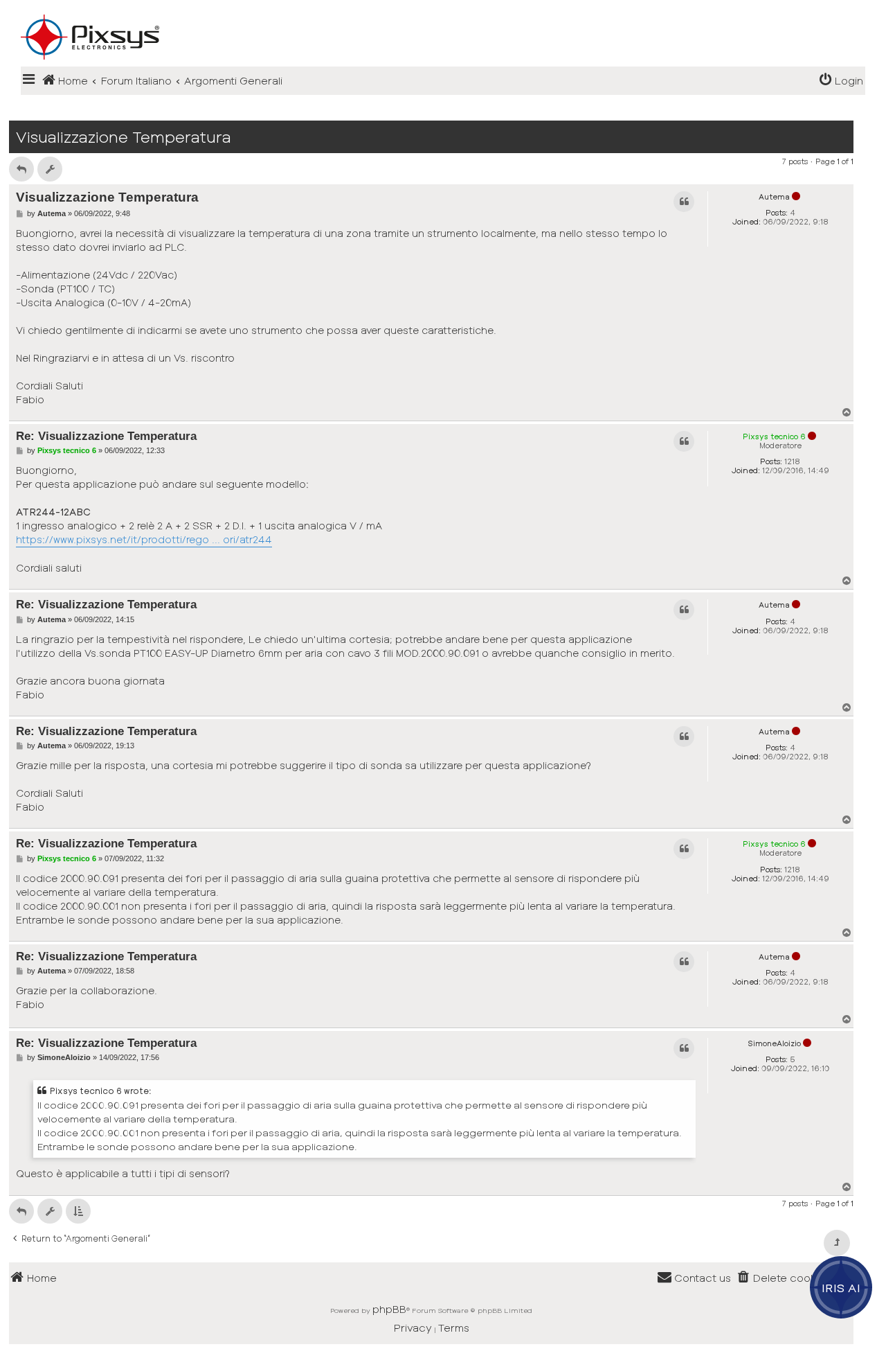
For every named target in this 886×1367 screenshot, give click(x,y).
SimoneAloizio (774, 1043)
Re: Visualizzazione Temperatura (106, 436)
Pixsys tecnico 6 (774, 436)
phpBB (389, 1309)
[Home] (443, 14)
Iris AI (841, 1287)
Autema (774, 196)
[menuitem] (841, 80)
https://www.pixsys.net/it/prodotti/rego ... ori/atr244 (144, 539)
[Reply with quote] (683, 201)
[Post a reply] (21, 169)
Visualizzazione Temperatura (123, 136)
